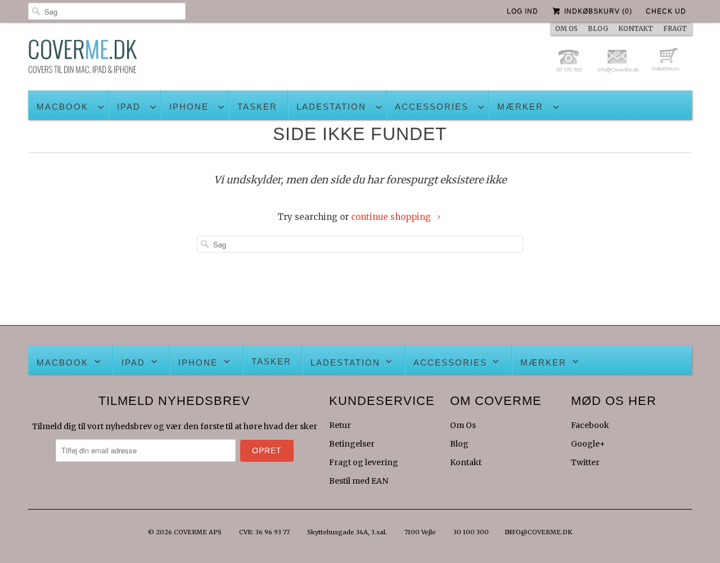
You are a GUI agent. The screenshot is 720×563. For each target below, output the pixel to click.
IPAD (129, 106)
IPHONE (189, 106)
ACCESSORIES (432, 106)
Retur (340, 425)
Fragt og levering (363, 462)
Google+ (588, 444)
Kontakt (466, 462)
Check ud (666, 11)
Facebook (590, 425)
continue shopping (392, 216)
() (598, 11)
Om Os (463, 425)
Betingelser (352, 444)
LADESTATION (331, 106)
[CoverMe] (82, 59)
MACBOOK (62, 106)
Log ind (522, 11)
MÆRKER (520, 106)
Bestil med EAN (358, 481)
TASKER (257, 106)
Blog (459, 444)
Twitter (585, 462)
